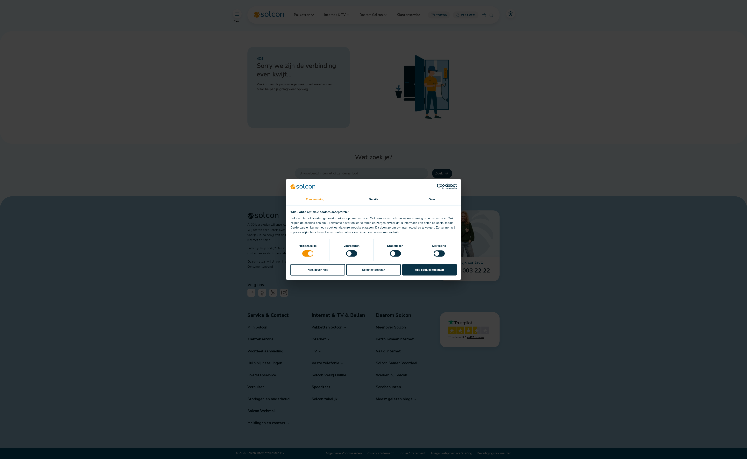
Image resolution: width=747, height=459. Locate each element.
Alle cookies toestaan (429, 269)
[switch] (351, 254)
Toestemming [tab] (315, 199)
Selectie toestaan (373, 269)
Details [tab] (373, 199)
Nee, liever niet (318, 269)
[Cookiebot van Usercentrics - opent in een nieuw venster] (440, 186)
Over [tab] (432, 199)
